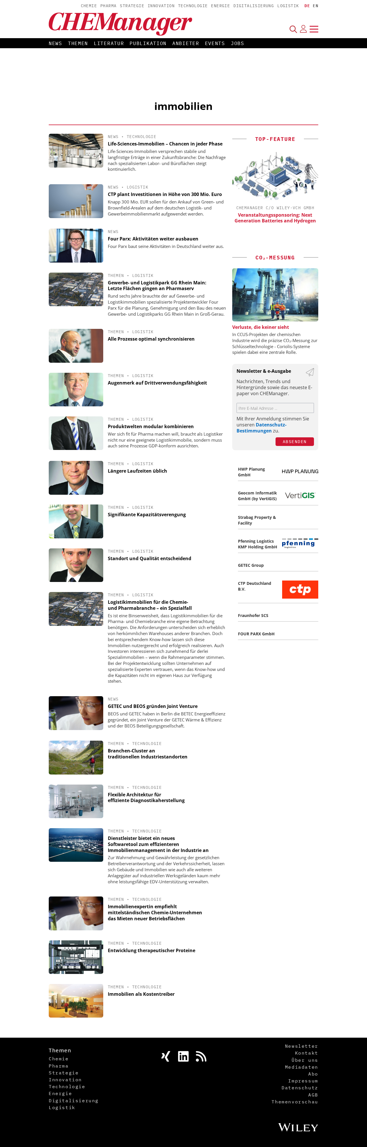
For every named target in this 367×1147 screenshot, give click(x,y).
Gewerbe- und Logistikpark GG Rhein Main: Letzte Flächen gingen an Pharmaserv (157, 286)
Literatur (109, 43)
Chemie (89, 5)
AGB (313, 1095)
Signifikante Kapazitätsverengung (147, 514)
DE (307, 5)
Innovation (161, 5)
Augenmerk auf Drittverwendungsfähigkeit (157, 383)
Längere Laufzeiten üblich (137, 471)
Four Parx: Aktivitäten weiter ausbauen (153, 239)
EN (315, 5)
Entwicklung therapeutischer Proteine (151, 950)
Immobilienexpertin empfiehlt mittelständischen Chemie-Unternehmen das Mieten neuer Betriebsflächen (155, 912)
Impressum (303, 1081)
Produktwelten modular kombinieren (151, 426)
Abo (313, 1074)
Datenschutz (300, 1087)
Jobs (237, 43)
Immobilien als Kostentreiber (141, 994)
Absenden (295, 441)
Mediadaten (301, 1067)
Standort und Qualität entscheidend (149, 558)
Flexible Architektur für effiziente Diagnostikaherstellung (146, 797)
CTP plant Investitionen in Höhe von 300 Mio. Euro (165, 194)
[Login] (303, 29)
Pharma (108, 5)
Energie (220, 5)
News (55, 43)
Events (215, 43)
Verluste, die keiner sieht (260, 327)
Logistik (288, 5)
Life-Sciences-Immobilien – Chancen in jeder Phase (165, 144)
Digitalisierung (253, 5)
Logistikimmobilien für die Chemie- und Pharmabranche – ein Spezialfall (150, 605)
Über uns (305, 1060)
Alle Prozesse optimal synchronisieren (151, 339)
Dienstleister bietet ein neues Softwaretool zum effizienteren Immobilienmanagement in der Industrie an (158, 844)
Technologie (193, 5)
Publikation (148, 43)
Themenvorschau (295, 1102)
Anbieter (185, 43)
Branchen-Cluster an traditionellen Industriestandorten (148, 754)
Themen (78, 43)
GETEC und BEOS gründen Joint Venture (153, 706)
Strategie (132, 5)
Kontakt (306, 1053)
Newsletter (301, 1046)
